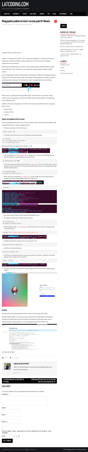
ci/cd (13, 357)
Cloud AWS (7, 14)
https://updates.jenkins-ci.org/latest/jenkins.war (23, 232)
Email (4, 415)
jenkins (6, 357)
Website (5, 422)
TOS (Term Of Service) (66, 73)
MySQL (54, 14)
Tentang (62, 70)
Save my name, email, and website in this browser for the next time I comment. (27, 432)
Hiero (27, 449)
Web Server (33, 14)
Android (42, 14)
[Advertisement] (29, 39)
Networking (63, 14)
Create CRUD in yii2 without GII (74, 46)
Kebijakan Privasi (65, 65)
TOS (64, 449)
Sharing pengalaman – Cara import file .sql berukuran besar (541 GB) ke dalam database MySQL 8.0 (72, 42)
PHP (48, 14)
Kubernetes (16, 14)
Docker (25, 14)
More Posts (17, 373)
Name (4, 408)
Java (71, 14)
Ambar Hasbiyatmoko (26, 24)
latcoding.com (15, 4)
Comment (6, 394)
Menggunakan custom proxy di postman (13, 381)
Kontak (62, 67)
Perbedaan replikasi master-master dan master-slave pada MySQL (43, 381)
